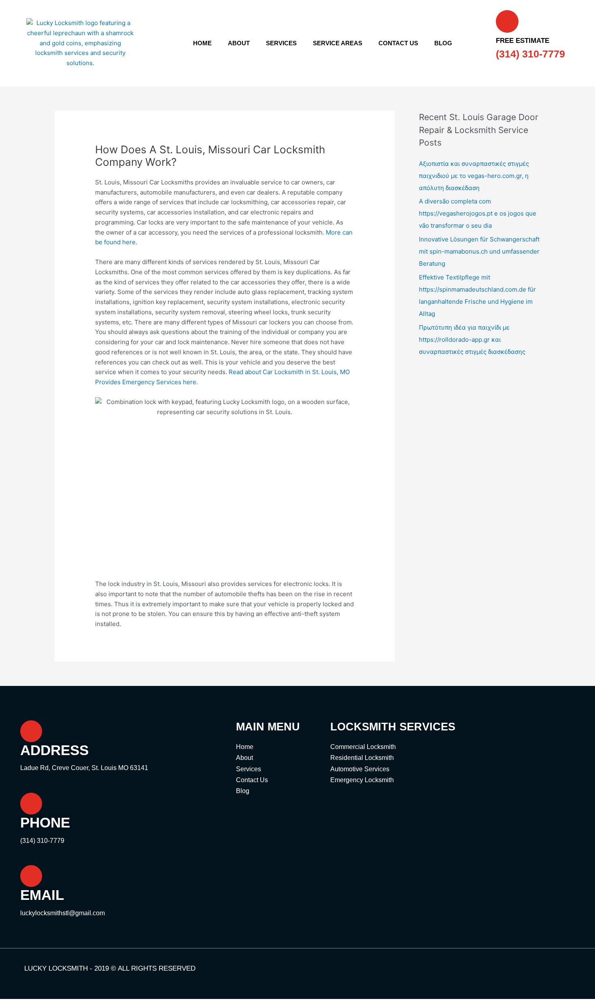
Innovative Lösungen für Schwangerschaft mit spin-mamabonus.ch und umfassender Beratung (479, 251)
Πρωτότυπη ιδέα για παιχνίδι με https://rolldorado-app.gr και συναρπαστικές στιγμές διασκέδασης (472, 339)
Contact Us (398, 43)
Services (281, 43)
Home (202, 43)
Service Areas (337, 43)
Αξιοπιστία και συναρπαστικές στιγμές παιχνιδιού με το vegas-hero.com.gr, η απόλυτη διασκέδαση (474, 176)
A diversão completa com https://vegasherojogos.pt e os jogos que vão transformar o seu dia (477, 213)
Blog (443, 43)
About (239, 43)
